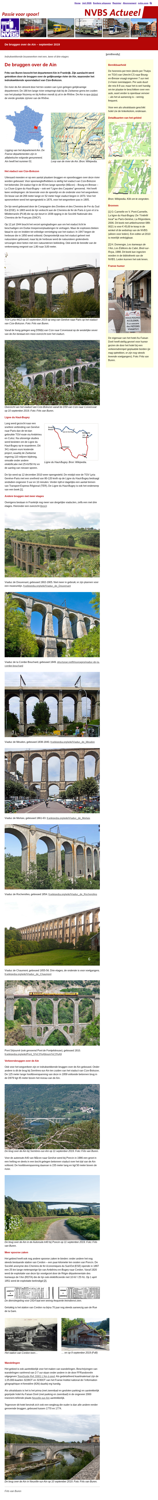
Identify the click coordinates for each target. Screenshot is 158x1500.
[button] (151, 3)
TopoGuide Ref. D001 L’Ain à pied (36, 1376)
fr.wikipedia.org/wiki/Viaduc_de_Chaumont (28, 974)
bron (43, 506)
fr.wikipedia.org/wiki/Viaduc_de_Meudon (72, 742)
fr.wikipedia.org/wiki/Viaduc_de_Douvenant (47, 586)
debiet (94, 94)
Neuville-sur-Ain (41, 1398)
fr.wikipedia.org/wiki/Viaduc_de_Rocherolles (72, 894)
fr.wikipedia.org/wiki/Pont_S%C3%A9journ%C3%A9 (33, 1054)
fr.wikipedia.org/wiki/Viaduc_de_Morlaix (68, 818)
